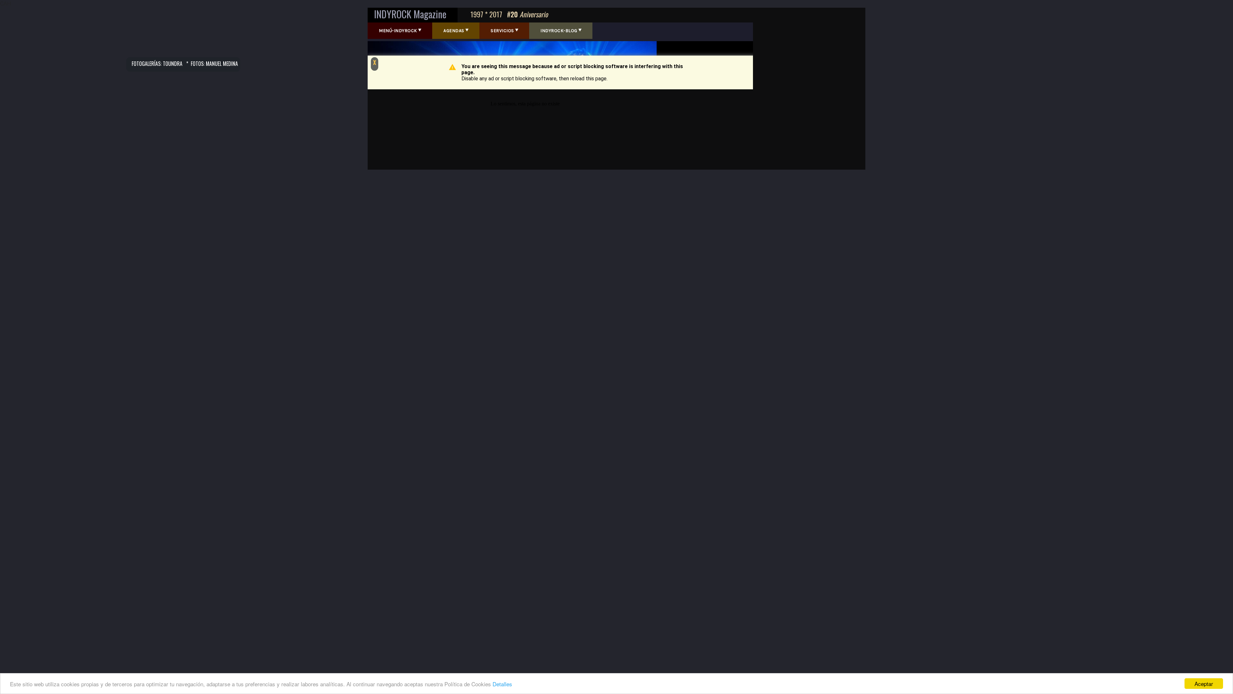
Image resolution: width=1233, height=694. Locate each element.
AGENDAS (453, 30)
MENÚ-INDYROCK (398, 30)
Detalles (502, 684)
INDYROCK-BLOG (558, 30)
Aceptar (1203, 684)
